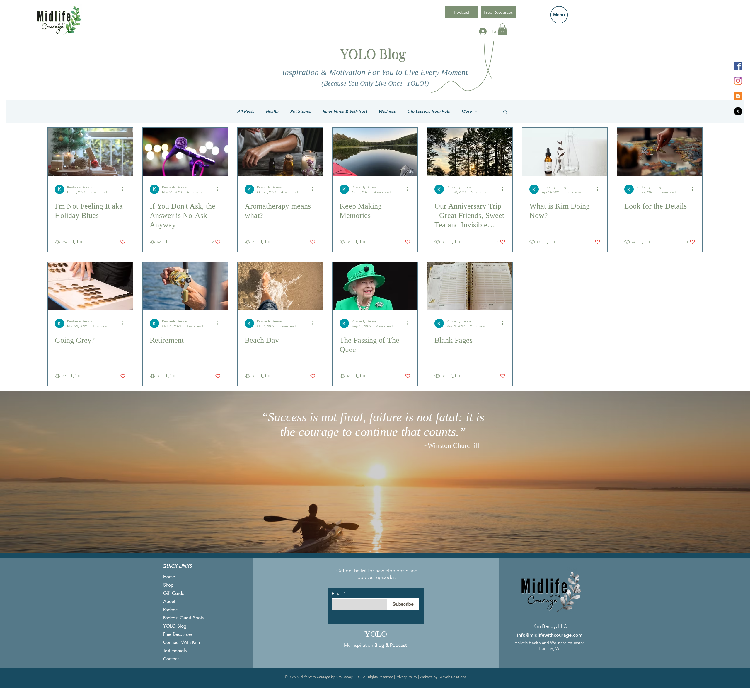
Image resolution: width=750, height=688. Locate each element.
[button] (559, 14)
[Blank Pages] (469, 286)
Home (169, 577)
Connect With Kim (181, 642)
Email (337, 593)
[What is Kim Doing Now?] (564, 152)
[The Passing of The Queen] (375, 286)
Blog (379, 645)
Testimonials (175, 651)
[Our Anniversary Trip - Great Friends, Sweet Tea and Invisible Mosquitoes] (469, 152)
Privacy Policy (406, 677)
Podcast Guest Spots (183, 618)
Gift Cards (173, 593)
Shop (168, 585)
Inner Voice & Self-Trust (345, 111)
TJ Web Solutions (452, 677)
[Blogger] (738, 96)
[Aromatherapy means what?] (280, 152)
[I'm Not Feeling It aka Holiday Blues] (90, 152)
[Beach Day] (280, 286)
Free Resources (177, 634)
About (169, 601)
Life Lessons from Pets (428, 111)
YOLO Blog (174, 626)
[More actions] (124, 189)
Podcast (170, 610)
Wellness (387, 111)
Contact (171, 659)
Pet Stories (300, 111)
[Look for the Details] (659, 152)
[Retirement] (185, 286)
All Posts (245, 111)
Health (272, 111)
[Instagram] (738, 81)
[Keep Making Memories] (375, 152)
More (466, 111)
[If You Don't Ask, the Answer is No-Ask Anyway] (185, 152)
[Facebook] (738, 66)
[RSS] (738, 111)
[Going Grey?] (90, 286)
